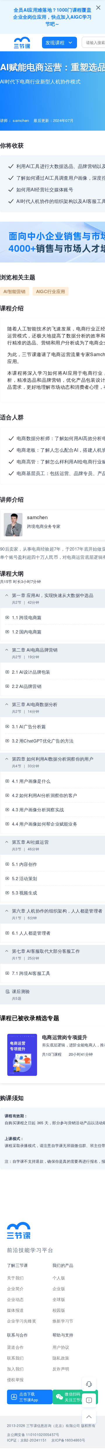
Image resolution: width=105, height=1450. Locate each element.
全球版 (58, 1299)
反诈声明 (60, 1369)
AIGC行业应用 (50, 291)
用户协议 (60, 1347)
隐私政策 (60, 1358)
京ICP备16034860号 (68, 1439)
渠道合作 (15, 1347)
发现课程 (55, 42)
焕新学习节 (63, 1321)
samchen (37, 517)
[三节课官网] (22, 42)
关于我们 (15, 1278)
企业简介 (15, 1288)
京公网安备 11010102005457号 (33, 1434)
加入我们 (15, 1369)
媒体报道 (15, 1310)
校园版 (58, 1310)
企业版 (58, 1288)
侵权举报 (15, 1379)
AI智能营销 (15, 291)
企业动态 (15, 1299)
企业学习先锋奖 (21, 1321)
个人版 (58, 1278)
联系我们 (15, 1358)
